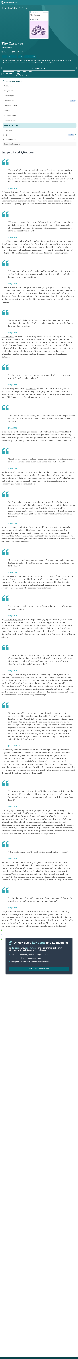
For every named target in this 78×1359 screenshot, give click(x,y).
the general (31, 388)
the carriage (13, 914)
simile (21, 527)
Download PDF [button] (40, 68)
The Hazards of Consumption (53, 252)
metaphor (6, 198)
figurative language (47, 192)
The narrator (8, 336)
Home (4, 8)
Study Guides (12, 8)
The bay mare (17, 874)
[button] (18, 73)
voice (30, 767)
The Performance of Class (24, 252)
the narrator (48, 198)
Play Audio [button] (10, 74)
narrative (61, 631)
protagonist (7, 923)
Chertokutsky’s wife (13, 619)
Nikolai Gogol (7, 47)
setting (57, 200)
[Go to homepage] (10, 2)
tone (54, 348)
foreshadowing (25, 634)
